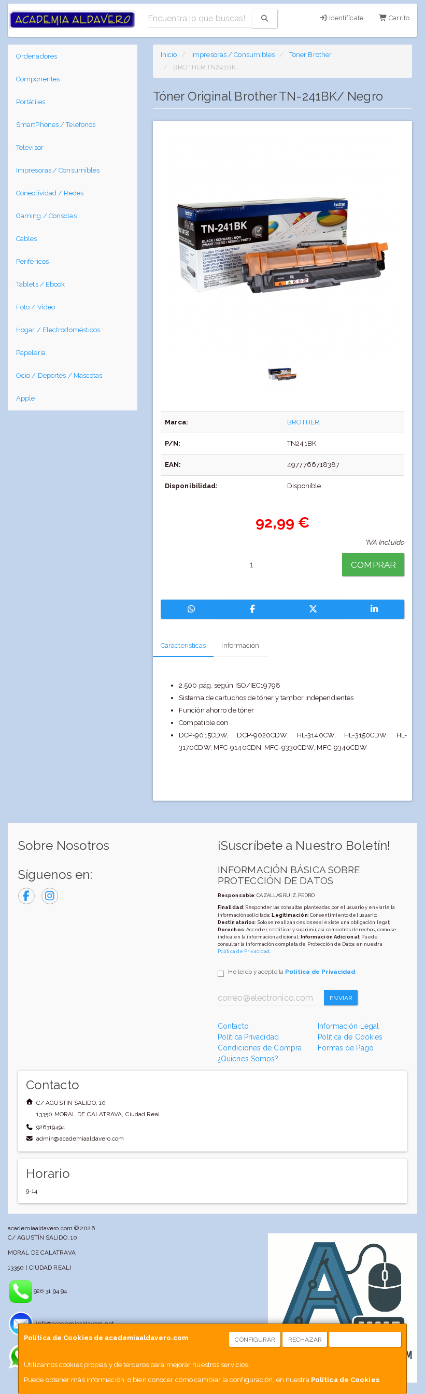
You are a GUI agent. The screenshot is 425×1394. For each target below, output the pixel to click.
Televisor (30, 147)
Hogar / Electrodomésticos (58, 330)
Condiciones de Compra (260, 1048)
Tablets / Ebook (40, 284)
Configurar (255, 1339)
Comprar (373, 565)
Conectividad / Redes (49, 193)
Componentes (38, 79)
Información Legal (348, 1026)
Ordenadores (36, 56)
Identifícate (345, 18)
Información (240, 645)
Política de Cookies (345, 1380)
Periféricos (32, 261)
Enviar (341, 998)
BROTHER (303, 422)
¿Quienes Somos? (248, 1059)
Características (183, 645)
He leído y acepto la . (292, 971)
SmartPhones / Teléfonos (55, 125)
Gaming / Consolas (46, 216)
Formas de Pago (346, 1048)
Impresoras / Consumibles (58, 170)
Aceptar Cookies (365, 1339)
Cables (26, 239)
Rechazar (305, 1339)
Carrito (398, 18)
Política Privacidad (248, 1037)
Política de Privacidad (244, 951)
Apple (25, 398)
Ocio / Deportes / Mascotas (59, 375)
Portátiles (30, 102)
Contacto (233, 1026)
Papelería (31, 353)
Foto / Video (35, 307)
